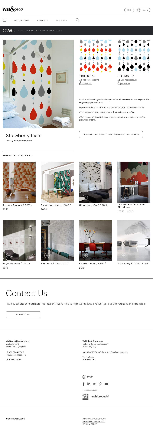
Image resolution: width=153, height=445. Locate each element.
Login (90, 377)
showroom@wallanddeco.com (114, 352)
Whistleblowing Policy (93, 421)
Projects (61, 21)
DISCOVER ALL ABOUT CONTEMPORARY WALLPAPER (111, 134)
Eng (129, 10)
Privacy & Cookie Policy (94, 419)
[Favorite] (93, 76)
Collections (21, 21)
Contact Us (23, 315)
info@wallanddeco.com (16, 355)
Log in (145, 10)
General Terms (89, 424)
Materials (42, 21)
